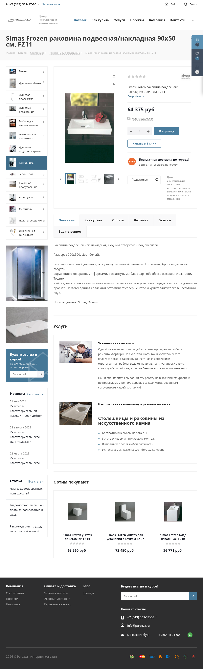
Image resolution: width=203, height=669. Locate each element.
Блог (86, 586)
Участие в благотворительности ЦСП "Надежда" (25, 437)
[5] (144, 76)
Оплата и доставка (60, 586)
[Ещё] (192, 19)
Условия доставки (57, 599)
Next (118, 179)
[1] (129, 76)
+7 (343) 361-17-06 (140, 617)
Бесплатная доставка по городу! (164, 159)
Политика (13, 604)
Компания (14, 586)
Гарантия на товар (57, 604)
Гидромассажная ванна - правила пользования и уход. (27, 510)
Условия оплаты (56, 593)
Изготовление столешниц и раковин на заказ (134, 404)
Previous (60, 179)
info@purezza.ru (138, 625)
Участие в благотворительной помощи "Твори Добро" (26, 411)
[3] (137, 76)
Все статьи (36, 481)
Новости (12, 599)
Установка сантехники (116, 343)
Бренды (88, 593)
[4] (141, 76)
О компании (15, 593)
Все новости (35, 394)
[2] (133, 76)
